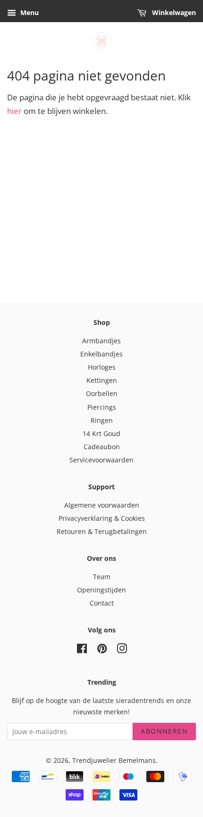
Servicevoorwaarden (101, 459)
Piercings (101, 407)
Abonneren (164, 731)
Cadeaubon (102, 446)
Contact (102, 603)
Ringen (102, 420)
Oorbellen (102, 393)
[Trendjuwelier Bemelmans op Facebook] (81, 650)
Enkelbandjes (101, 353)
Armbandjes (101, 340)
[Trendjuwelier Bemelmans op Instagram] (122, 650)
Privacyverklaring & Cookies (102, 518)
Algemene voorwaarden (101, 505)
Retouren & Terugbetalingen (102, 531)
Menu (28, 12)
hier (14, 110)
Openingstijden (101, 589)
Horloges (102, 367)
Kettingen (101, 380)
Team (101, 576)
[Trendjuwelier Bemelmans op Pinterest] (102, 650)
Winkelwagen (173, 12)
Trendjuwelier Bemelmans (114, 760)
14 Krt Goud (101, 433)
